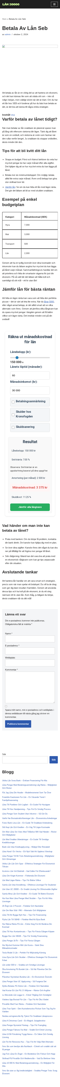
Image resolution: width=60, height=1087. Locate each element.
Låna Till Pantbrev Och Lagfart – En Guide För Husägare (26, 805)
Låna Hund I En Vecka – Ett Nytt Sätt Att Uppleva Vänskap (27, 851)
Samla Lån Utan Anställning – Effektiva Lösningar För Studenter (29, 885)
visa (13, 115)
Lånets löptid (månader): (26, 367)
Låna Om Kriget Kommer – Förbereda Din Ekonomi (23, 876)
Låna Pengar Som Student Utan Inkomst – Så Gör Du (24, 814)
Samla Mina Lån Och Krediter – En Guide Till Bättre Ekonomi (28, 894)
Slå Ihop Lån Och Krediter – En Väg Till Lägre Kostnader (26, 827)
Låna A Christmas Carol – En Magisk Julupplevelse (23, 1021)
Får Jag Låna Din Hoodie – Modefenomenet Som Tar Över (26, 792)
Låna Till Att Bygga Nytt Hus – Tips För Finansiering (24, 915)
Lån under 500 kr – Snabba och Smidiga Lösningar (23, 965)
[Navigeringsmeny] (54, 4)
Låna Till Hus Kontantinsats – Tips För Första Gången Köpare (28, 931)
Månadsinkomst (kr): (23, 381)
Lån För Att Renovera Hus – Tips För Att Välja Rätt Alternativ (27, 1042)
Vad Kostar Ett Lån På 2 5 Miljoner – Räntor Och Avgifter (26, 990)
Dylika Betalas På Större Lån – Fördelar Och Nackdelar (25, 986)
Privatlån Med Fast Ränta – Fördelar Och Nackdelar (24, 1004)
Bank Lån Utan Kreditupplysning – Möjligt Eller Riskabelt (26, 847)
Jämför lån (10, 187)
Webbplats (10, 657)
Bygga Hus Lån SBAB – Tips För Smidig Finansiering (24, 936)
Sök (4, 754)
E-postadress (12, 645)
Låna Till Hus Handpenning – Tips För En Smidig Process (26, 809)
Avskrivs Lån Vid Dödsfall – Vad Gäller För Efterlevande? (26, 871)
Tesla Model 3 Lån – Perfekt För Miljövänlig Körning (24, 953)
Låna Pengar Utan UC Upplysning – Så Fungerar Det (24, 981)
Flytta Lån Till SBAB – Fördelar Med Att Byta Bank (23, 919)
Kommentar (11, 669)
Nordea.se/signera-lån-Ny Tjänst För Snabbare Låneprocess (27, 1016)
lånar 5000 (49, 301)
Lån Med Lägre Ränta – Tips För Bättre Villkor (21, 880)
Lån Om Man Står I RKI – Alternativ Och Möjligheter (24, 910)
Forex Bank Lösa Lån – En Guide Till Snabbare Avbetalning (27, 823)
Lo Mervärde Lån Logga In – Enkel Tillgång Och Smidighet (26, 995)
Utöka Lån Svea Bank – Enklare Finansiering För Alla (24, 780)
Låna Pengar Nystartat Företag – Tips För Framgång (24, 1025)
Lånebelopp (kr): (20, 352)
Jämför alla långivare (30, 507)
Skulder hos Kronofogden (24, 414)
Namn (8, 633)
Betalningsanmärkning (30, 401)
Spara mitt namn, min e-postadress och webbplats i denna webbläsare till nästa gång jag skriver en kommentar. (29, 713)
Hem (4, 19)
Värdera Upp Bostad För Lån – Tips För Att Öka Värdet (25, 999)
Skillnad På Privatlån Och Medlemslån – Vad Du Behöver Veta (28, 1058)
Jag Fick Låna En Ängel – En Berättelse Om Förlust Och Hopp (28, 1054)
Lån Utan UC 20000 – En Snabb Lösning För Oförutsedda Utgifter (29, 889)
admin (8, 34)
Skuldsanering (25, 427)
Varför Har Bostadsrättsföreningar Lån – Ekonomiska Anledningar (29, 818)
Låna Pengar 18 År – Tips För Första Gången (21, 941)
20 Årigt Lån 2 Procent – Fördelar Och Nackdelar (22, 906)
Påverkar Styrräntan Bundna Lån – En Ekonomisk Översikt (27, 977)
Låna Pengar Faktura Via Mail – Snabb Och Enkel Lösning (26, 1030)
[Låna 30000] (11, 4)
